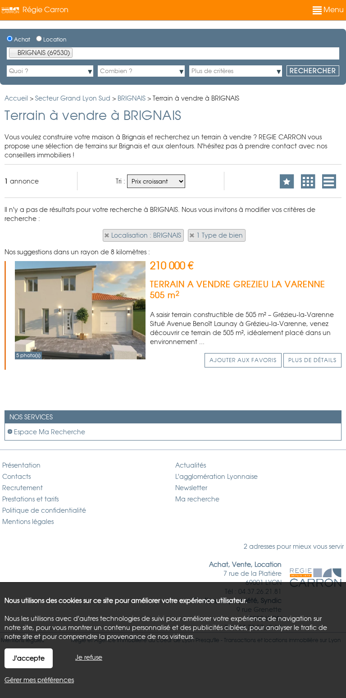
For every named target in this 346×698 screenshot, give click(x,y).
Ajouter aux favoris (243, 360)
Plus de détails (312, 360)
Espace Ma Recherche (49, 432)
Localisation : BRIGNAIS (146, 235)
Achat (21, 40)
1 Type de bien (219, 235)
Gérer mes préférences (39, 680)
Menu (333, 9)
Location (54, 40)
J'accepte (29, 658)
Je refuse (88, 657)
